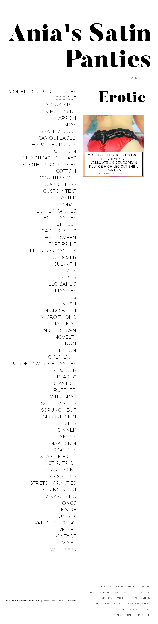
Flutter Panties (55, 211)
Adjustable (60, 105)
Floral (66, 204)
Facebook (129, 592)
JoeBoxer (63, 257)
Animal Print (58, 111)
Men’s (68, 297)
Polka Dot (62, 383)
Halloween (60, 237)
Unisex (67, 516)
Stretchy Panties (53, 483)
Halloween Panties (109, 603)
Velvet (67, 529)
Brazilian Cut (58, 131)
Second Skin (59, 416)
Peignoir (64, 370)
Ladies (67, 277)
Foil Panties (60, 217)
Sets (70, 423)
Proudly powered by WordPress (23, 600)
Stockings (62, 476)
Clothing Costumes (49, 164)
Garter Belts (58, 231)
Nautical (64, 324)
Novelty (65, 337)
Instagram (106, 598)
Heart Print (60, 244)
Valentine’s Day (55, 523)
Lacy (70, 270)
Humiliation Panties (49, 251)
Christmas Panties (138, 603)
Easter (67, 197)
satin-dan (115, 174)
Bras (69, 124)
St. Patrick (62, 463)
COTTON (66, 171)
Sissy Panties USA (139, 586)
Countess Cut (58, 178)
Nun (70, 343)
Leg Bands (62, 284)
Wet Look (63, 549)
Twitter (145, 592)
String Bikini (59, 490)
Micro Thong (58, 317)
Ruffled (65, 390)
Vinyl (69, 543)
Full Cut (64, 224)
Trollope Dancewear (104, 592)
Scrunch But (58, 410)
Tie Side (66, 509)
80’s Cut (66, 98)
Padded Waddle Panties (43, 363)
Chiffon (65, 151)
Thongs (66, 503)
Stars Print (61, 470)
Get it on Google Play (135, 609)
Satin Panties (58, 403)
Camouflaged (57, 138)
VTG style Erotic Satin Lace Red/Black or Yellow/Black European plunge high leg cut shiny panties (114, 162)
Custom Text (59, 191)
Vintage (66, 536)
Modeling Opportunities (42, 91)
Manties (65, 290)
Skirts (68, 436)
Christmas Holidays (49, 158)
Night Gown (59, 330)
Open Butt (62, 357)
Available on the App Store (132, 615)
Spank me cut (58, 456)
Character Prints (52, 144)
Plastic (66, 377)
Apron (67, 118)
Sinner (67, 430)
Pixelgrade (70, 600)
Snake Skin (62, 443)
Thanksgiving (58, 496)
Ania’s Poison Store (110, 586)
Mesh (69, 304)
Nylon (67, 350)
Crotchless (60, 184)
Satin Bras (62, 397)
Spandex (64, 450)
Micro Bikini (60, 310)
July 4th (65, 264)
